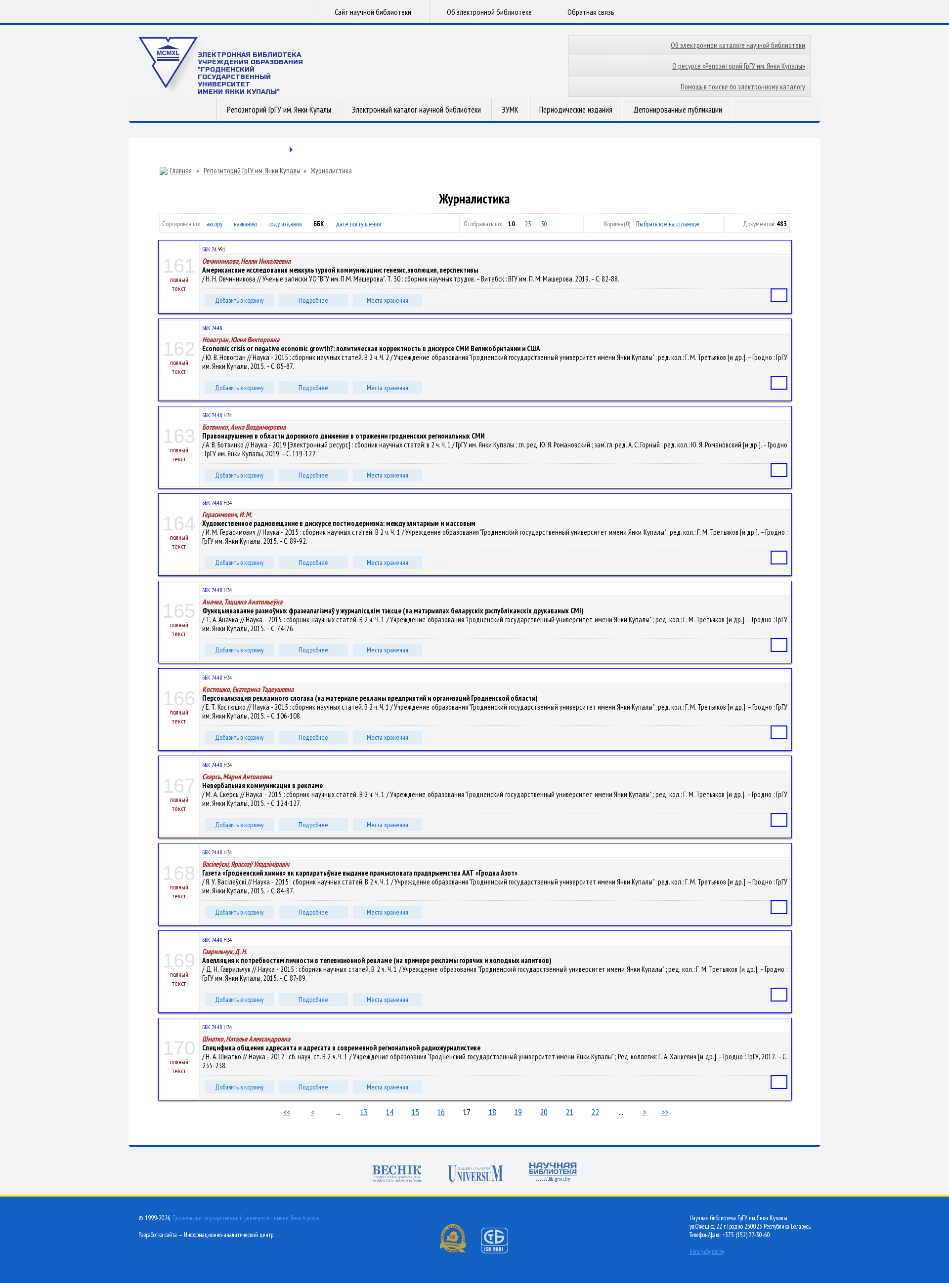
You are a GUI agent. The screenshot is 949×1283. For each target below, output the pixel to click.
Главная (181, 171)
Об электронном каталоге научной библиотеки (738, 45)
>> (664, 1112)
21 (569, 1112)
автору (214, 223)
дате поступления (358, 223)
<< (286, 1112)
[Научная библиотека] (553, 1173)
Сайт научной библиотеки (373, 12)
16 (441, 1112)
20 (544, 1112)
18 (492, 1112)
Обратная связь (590, 12)
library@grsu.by (707, 1251)
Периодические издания (575, 109)
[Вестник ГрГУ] (397, 1174)
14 (389, 1112)
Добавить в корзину (239, 300)
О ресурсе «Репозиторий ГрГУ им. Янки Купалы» (738, 66)
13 (364, 1112)
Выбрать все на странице (667, 223)
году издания (285, 223)
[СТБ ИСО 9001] (500, 1251)
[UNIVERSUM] (475, 1174)
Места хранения (387, 300)
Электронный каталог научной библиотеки (416, 109)
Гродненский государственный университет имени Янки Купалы (247, 1218)
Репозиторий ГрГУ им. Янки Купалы (279, 109)
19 (518, 1112)
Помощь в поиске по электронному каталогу (743, 86)
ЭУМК (510, 109)
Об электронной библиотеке (489, 12)
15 (415, 1112)
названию (245, 223)
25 (528, 223)
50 (544, 223)
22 (595, 1112)
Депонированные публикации (677, 109)
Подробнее (313, 300)
